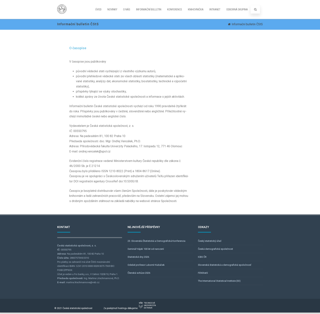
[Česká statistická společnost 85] (61, 17)
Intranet (214, 9)
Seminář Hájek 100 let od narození (146, 249)
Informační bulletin (148, 9)
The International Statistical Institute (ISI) (219, 280)
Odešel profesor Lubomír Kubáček (146, 264)
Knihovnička (196, 9)
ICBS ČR (202, 257)
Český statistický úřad (209, 241)
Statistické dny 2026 (138, 257)
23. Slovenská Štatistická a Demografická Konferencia (156, 241)
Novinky (112, 9)
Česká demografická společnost (215, 249)
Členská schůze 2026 (139, 272)
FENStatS (203, 272)
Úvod (98, 9)
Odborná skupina (237, 9)
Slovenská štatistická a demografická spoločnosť (224, 264)
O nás (126, 9)
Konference (174, 9)
